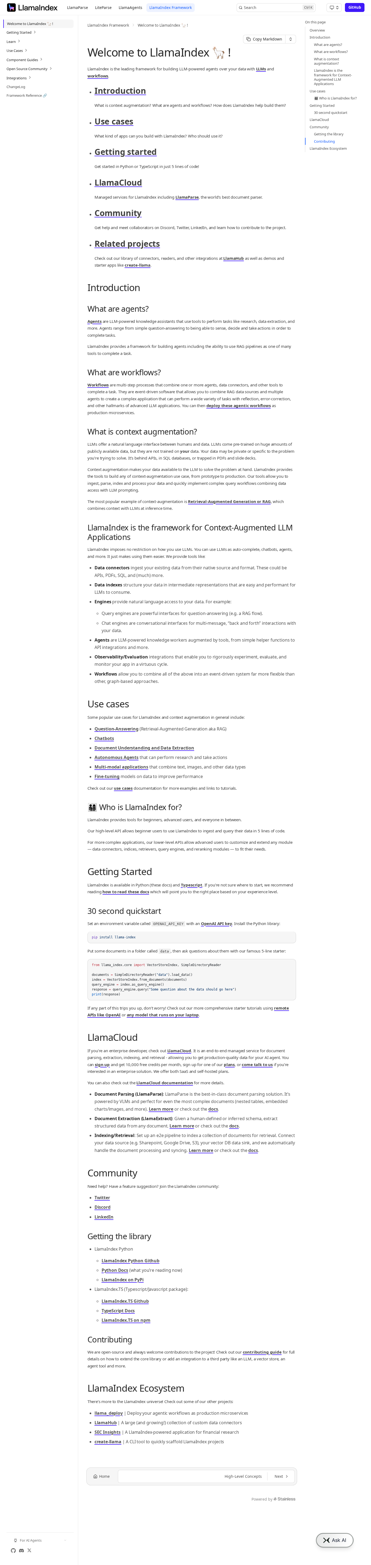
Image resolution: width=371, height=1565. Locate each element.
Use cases (114, 121)
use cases (123, 788)
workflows (97, 76)
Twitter (102, 1198)
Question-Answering (117, 729)
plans (229, 1064)
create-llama (137, 265)
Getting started (126, 151)
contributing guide (262, 1352)
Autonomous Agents (117, 757)
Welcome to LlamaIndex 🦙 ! (163, 25)
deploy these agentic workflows (238, 405)
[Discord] (21, 1550)
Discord (103, 1207)
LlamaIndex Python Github (130, 1261)
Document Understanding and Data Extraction (144, 748)
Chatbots (104, 738)
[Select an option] (334, 7)
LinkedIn (104, 1217)
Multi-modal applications (121, 767)
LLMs (261, 68)
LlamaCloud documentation (164, 1082)
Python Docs (115, 1270)
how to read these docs (125, 891)
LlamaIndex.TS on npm (126, 1320)
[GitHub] (13, 1550)
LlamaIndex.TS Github (125, 1301)
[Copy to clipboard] (289, 946)
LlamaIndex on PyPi (123, 1280)
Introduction (120, 90)
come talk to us (257, 1064)
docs (213, 1109)
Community (118, 212)
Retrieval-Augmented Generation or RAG (229, 501)
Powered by (261, 1499)
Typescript (191, 885)
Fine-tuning (107, 776)
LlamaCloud (118, 182)
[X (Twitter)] (29, 1550)
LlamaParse (187, 197)
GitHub (354, 7)
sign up (102, 1064)
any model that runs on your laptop (163, 1014)
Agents (94, 321)
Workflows (98, 385)
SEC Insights (108, 1432)
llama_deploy (109, 1413)
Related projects (127, 243)
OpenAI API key (216, 923)
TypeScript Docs (118, 1311)
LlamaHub (233, 258)
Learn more (161, 1109)
